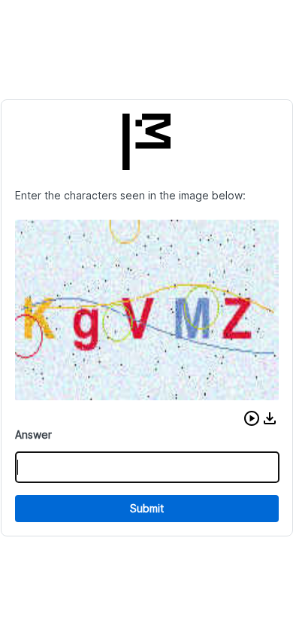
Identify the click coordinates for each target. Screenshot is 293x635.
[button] (252, 418)
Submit (147, 508)
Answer (33, 434)
